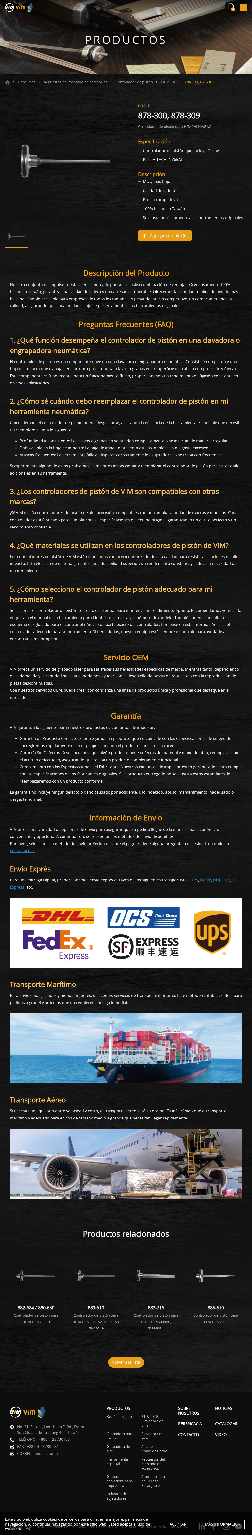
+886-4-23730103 (54, 1439)
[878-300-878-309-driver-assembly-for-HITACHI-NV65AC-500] (65, 161)
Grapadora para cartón (120, 1435)
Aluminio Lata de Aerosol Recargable (153, 1480)
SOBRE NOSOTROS (188, 1411)
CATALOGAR (226, 1424)
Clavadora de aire (152, 1435)
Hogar (7, 82)
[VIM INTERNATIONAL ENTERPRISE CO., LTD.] (19, 7)
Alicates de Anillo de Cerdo (154, 1448)
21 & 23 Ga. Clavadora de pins (152, 1420)
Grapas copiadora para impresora (119, 1480)
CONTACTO (188, 1434)
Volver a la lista (126, 1362)
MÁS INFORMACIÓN (223, 1524)
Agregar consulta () (168, 235)
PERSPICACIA (190, 1424)
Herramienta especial (117, 1461)
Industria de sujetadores (117, 1495)
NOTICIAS (223, 1408)
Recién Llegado (119, 1416)
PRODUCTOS (118, 1408)
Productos (26, 82)
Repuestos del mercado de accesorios (75, 82)
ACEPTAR (178, 1524)
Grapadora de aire (118, 1448)
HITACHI (168, 82)
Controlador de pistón (134, 82)
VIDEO (221, 1434)
